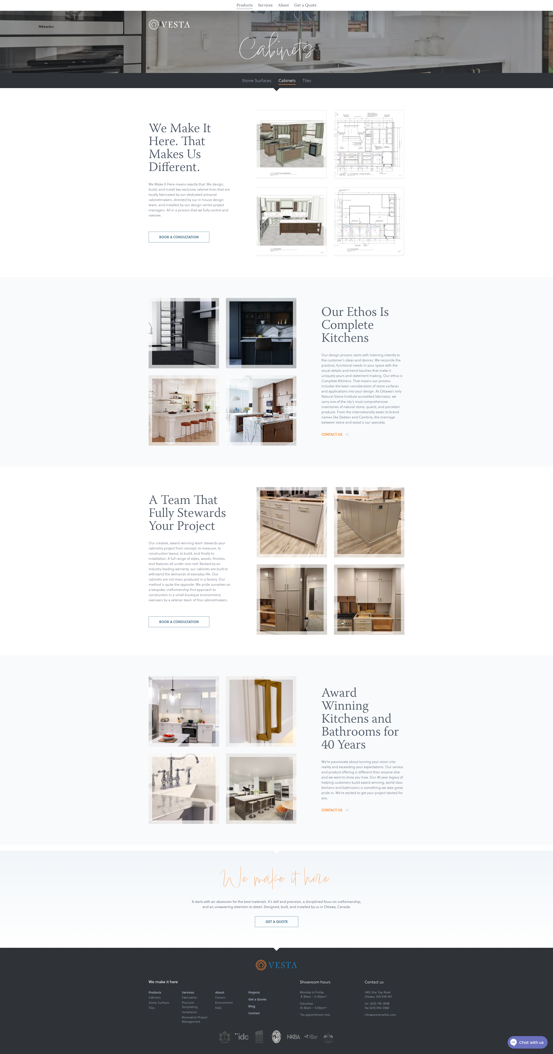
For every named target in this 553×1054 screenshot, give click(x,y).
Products (245, 5)
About (283, 5)
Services (265, 5)
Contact (254, 1013)
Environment (224, 1002)
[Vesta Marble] (169, 25)
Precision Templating (189, 1004)
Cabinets (287, 80)
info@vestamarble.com (380, 1014)
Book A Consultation (179, 236)
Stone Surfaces (257, 80)
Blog (251, 1006)
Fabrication (189, 997)
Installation (189, 1012)
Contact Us (331, 434)
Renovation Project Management (194, 1019)
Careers (220, 997)
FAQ (218, 1008)
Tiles (307, 80)
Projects (254, 992)
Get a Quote (305, 5)
